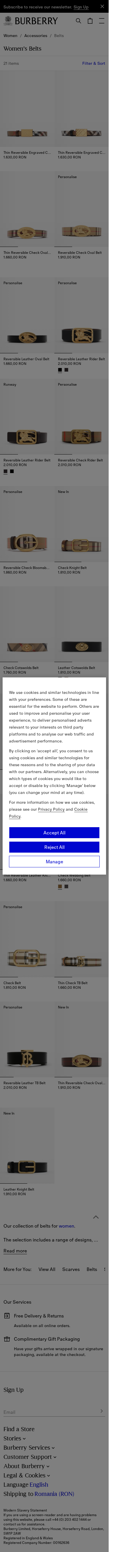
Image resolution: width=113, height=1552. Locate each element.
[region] (54, 776)
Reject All (54, 847)
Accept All (54, 832)
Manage (54, 861)
